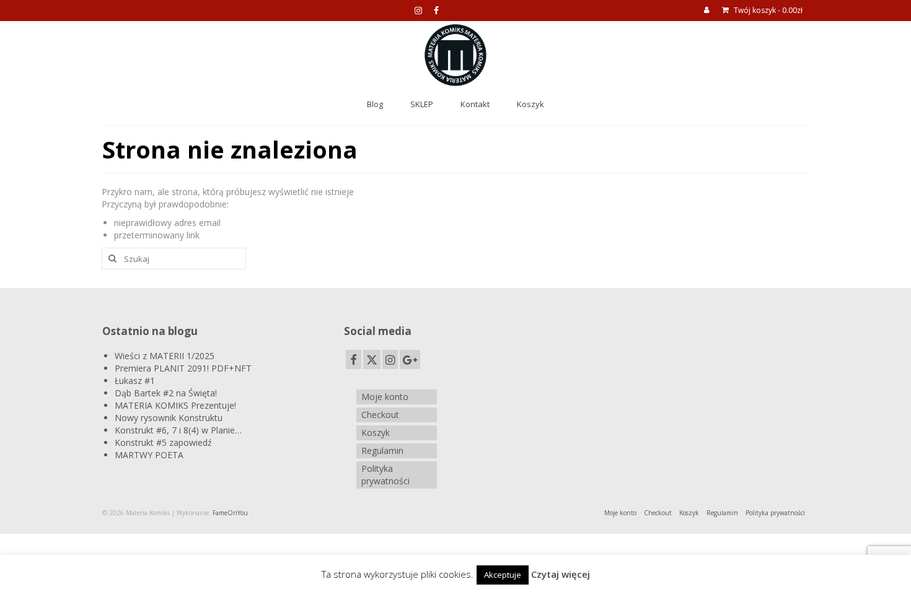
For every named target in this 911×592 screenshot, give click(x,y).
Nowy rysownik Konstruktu (168, 418)
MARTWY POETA (149, 455)
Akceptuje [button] (502, 574)
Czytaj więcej (560, 574)
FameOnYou (230, 512)
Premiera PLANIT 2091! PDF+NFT (183, 368)
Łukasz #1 (135, 380)
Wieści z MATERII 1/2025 (164, 356)
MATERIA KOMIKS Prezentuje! (175, 405)
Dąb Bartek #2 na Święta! (166, 393)
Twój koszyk (767, 10)
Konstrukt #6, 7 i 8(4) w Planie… (178, 430)
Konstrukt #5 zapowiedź (163, 442)
